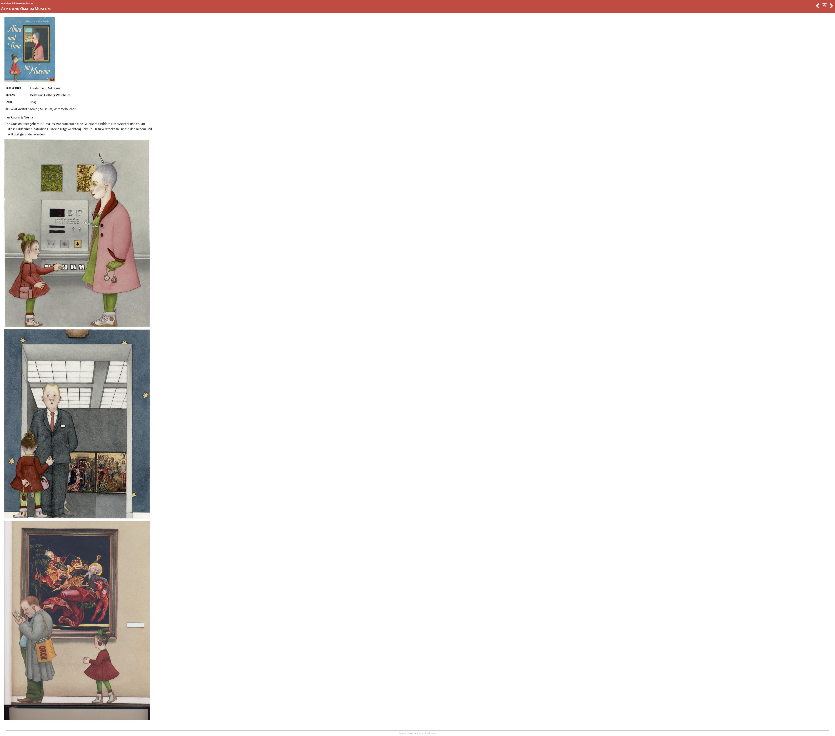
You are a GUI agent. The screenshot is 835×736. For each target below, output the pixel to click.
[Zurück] (817, 7)
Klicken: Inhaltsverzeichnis (17, 3)
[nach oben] (824, 7)
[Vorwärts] (831, 7)
